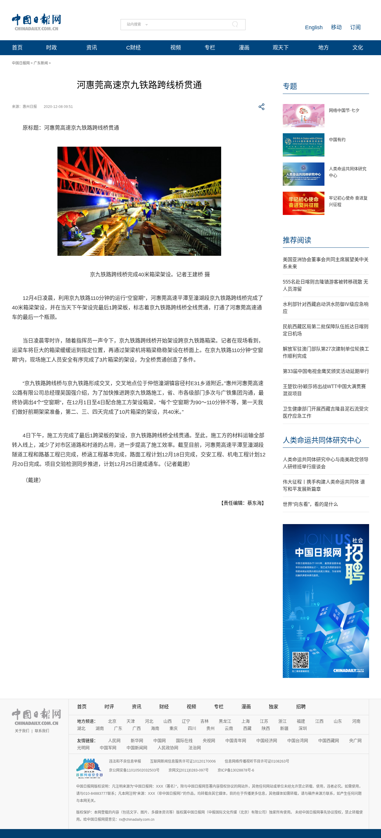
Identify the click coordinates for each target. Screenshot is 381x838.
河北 (149, 721)
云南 (229, 728)
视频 (175, 48)
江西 (319, 721)
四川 (192, 728)
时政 (51, 48)
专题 (290, 86)
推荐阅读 (297, 240)
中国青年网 (235, 740)
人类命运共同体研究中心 (322, 440)
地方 (323, 48)
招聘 (301, 706)
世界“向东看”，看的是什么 (310, 504)
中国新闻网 (137, 747)
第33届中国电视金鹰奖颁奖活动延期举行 (326, 371)
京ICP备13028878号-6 (236, 770)
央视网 (209, 740)
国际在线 (184, 740)
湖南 (100, 728)
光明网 (83, 747)
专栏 (209, 48)
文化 (357, 48)
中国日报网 (21, 63)
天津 (131, 721)
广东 (118, 728)
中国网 (159, 740)
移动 (336, 27)
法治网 (194, 747)
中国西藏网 (328, 740)
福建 (301, 721)
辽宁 (186, 721)
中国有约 (337, 139)
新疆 (284, 728)
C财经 (133, 48)
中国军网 (108, 747)
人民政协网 (167, 747)
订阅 (355, 27)
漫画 (244, 48)
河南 (356, 721)
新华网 (137, 740)
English (314, 27)
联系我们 (42, 731)
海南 (155, 728)
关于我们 (22, 731)
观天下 (281, 48)
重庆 (173, 728)
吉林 (204, 721)
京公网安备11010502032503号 (134, 770)
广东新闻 (41, 63)
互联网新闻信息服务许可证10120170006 (183, 761)
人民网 (114, 740)
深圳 (303, 728)
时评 (109, 706)
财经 (164, 706)
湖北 (81, 728)
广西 (136, 728)
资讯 (91, 48)
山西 (167, 721)
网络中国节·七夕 (344, 110)
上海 (245, 721)
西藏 (247, 728)
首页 (17, 48)
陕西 (266, 728)
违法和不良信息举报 (125, 761)
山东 (338, 721)
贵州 (210, 728)
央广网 (355, 740)
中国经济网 (266, 740)
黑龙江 (225, 721)
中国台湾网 (297, 740)
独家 (273, 706)
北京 (112, 721)
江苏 (264, 721)
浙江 (282, 721)
